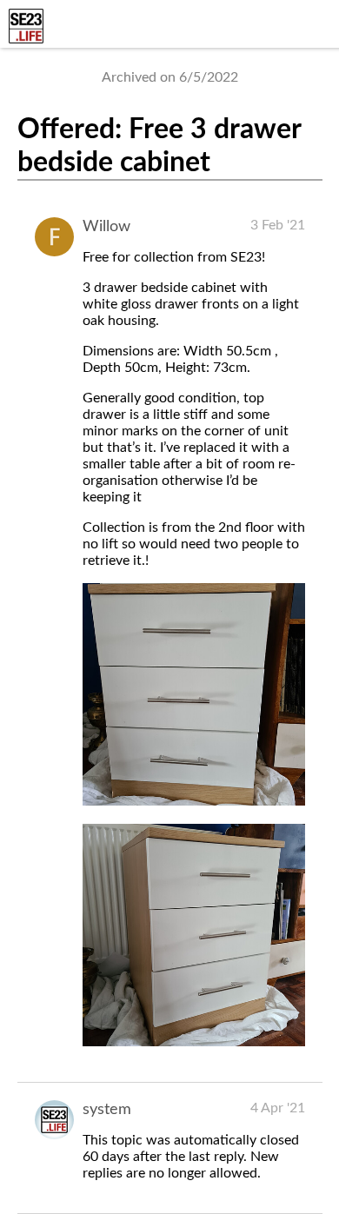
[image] (194, 801)
